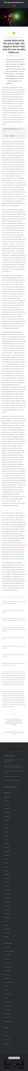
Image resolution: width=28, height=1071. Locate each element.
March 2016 (6, 936)
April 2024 (6, 839)
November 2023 (7, 851)
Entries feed (6, 1035)
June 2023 (6, 863)
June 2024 (6, 835)
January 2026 (6, 804)
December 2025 (7, 808)
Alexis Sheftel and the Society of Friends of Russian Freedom (13, 760)
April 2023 (6, 870)
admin (11, 56)
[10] (17, 572)
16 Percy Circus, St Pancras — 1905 (11, 776)
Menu (14, 5)
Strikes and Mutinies (8, 1005)
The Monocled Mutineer (14, 2)
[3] (18, 255)
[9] (21, 547)
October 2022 (7, 882)
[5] (6, 352)
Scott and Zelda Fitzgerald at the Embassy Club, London (14, 771)
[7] (7, 391)
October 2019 (7, 894)
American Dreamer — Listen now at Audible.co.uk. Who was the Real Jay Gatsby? (13, 766)
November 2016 (7, 929)
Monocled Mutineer (8, 982)
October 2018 (7, 905)
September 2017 (7, 917)
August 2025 (6, 820)
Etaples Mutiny (7, 974)
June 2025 (6, 824)
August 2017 (6, 921)
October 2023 (7, 855)
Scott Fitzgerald (10, 37)
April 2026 (6, 800)
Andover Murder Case (8, 966)
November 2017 (7, 913)
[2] (7, 171)
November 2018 (7, 901)
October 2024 (7, 832)
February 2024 (7, 847)
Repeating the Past (8, 994)
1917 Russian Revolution (9, 951)
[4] (3, 305)
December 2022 (7, 874)
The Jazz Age (19, 37)
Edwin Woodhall (7, 970)
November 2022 (7, 878)
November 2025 (7, 812)
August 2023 (6, 859)
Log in (5, 1032)
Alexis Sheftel (7, 963)
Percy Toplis (6, 990)
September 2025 (7, 816)
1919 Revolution (7, 955)
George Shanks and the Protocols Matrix (12, 780)
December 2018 (7, 898)
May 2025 (6, 828)
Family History (7, 978)
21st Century (6, 959)
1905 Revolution (7, 947)
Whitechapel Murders (8, 1021)
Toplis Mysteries (7, 1013)
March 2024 (6, 843)
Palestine (6, 986)
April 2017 (6, 925)
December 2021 (7, 890)
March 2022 (6, 886)
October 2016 (7, 933)
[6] (11, 366)
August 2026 (6, 797)
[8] (5, 412)
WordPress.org (7, 1043)
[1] (9, 119)
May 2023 (6, 866)
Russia (5, 998)
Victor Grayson (7, 1017)
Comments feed (7, 1039)
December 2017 (7, 909)
